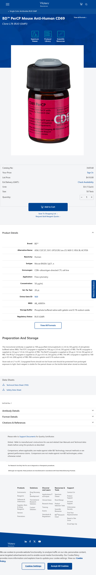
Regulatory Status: (25, 317)
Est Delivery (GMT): (10, 182)
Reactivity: (28, 257)
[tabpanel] (48, 319)
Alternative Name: (25, 250)
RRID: (30, 303)
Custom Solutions (33, 508)
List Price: (6, 178)
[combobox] (86, 4)
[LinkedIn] (26, 542)
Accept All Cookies (60, 566)
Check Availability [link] (86, 182)
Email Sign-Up (72, 524)
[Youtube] (39, 542)
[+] (92, 197)
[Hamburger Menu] (7, 4)
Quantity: (6, 197)
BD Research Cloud (60, 516)
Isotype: (29, 264)
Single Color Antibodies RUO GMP (23, 11)
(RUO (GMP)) (21, 24)
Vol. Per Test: (27, 290)
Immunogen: (27, 270)
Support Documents (28, 437)
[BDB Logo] (44, 4)
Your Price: (7, 173)
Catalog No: (7, 168)
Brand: (30, 244)
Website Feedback (94, 289)
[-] (81, 197)
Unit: (4, 187)
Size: (4, 192)
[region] (48, 561)
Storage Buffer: (26, 310)
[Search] (86, 4)
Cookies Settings (33, 566)
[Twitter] (34, 542)
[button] (48, 207)
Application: (28, 277)
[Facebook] (30, 541)
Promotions (21, 516)
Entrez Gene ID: (26, 297)
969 (36, 297)
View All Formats (48, 325)
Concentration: (26, 284)
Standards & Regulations (46, 515)
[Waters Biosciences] (11, 546)
